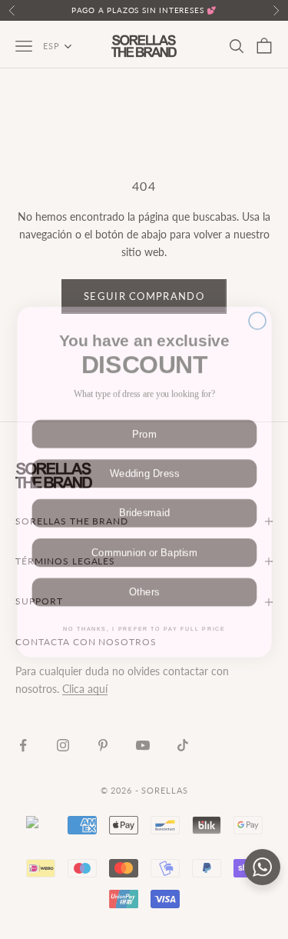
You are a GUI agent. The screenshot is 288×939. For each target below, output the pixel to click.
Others (144, 581)
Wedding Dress (144, 462)
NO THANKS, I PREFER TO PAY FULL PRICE (144, 618)
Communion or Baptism (144, 541)
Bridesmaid (143, 502)
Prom (144, 423)
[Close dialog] (257, 306)
